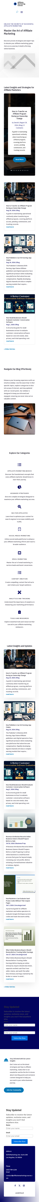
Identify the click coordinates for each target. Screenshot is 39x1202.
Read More (20, 159)
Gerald (16, 123)
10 (27, 170)
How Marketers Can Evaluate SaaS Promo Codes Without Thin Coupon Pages (18, 900)
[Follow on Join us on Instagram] (24, 1185)
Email (6, 1029)
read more (10, 227)
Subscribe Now (19, 1038)
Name (6, 1022)
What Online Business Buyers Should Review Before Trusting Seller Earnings (19, 951)
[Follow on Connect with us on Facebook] (15, 1185)
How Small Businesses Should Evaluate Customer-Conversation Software (18, 320)
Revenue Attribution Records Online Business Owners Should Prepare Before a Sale (18, 839)
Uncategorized (20, 905)
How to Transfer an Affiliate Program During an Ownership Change (19, 115)
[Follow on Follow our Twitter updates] (19, 1185)
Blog (20, 125)
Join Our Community (13, 1090)
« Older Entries (9, 349)
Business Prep (21, 843)
